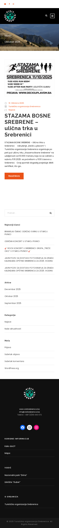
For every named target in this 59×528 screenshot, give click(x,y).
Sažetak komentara (14, 361)
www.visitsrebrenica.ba (29, 409)
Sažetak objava (12, 354)
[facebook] (9, 4)
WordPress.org (12, 368)
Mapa (7, 453)
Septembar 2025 (13, 303)
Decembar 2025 (13, 289)
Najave (12, 109)
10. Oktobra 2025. (16, 103)
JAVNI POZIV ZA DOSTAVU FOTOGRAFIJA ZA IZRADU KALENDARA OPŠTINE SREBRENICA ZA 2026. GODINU (29, 259)
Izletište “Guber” (12, 482)
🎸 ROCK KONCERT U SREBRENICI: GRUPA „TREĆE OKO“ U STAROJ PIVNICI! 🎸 (27, 249)
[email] (5, 4)
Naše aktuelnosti (13, 328)
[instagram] (13, 4)
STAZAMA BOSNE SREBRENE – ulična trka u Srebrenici (28, 125)
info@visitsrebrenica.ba (29, 412)
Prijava (8, 347)
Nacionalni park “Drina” (16, 475)
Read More (14, 176)
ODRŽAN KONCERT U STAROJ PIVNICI (22, 241)
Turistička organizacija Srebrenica (24, 106)
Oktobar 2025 (11, 296)
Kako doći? (10, 446)
